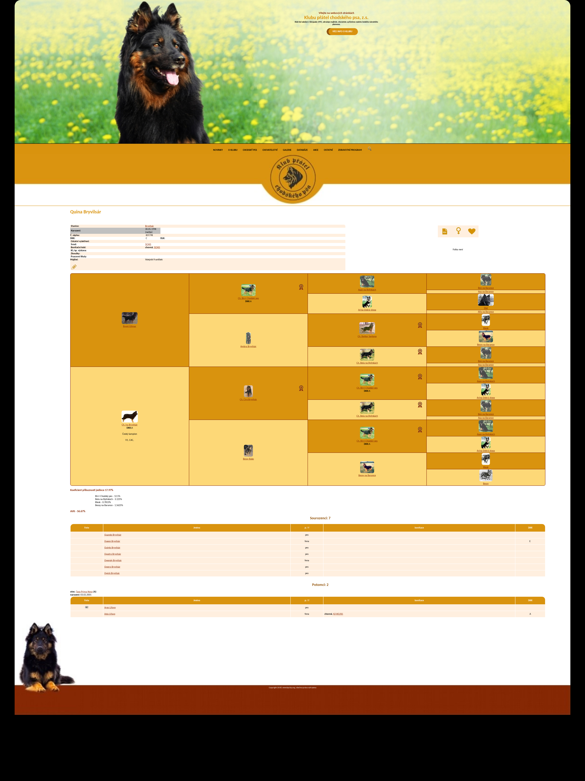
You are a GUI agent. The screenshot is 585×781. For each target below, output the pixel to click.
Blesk (485, 328)
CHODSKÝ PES (250, 150)
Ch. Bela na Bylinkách (367, 363)
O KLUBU (232, 150)
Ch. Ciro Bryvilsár (248, 399)
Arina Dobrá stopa (367, 310)
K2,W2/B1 (338, 614)
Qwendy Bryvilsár (113, 560)
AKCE (315, 150)
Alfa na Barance (486, 312)
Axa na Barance (486, 292)
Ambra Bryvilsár (248, 346)
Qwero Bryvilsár (112, 567)
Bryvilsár (149, 226)
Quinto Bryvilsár (112, 548)
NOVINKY (218, 150)
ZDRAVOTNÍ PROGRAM (350, 150)
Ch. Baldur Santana (367, 336)
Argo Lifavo (110, 607)
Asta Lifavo (109, 614)
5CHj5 (148, 244)
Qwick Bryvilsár (112, 573)
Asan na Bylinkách (367, 290)
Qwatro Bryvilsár (112, 554)
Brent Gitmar (129, 326)
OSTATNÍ (328, 150)
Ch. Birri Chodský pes (248, 298)
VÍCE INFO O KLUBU (342, 31)
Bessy (486, 484)
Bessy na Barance (486, 345)
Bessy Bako (248, 459)
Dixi (486, 308)
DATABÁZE (302, 150)
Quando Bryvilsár (112, 535)
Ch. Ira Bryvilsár (130, 425)
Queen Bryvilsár (112, 541)
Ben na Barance (486, 288)
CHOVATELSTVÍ (269, 150)
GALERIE (287, 150)
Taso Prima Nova (84, 592)
